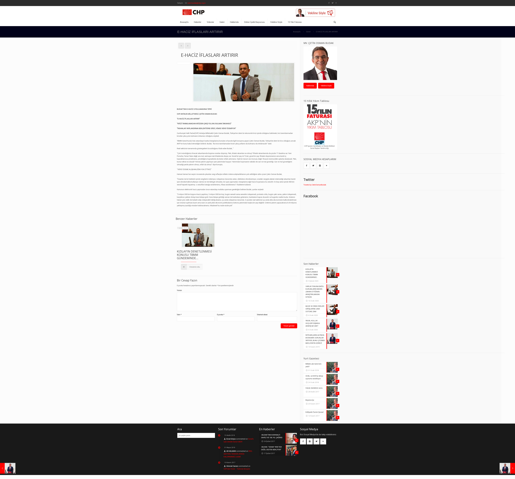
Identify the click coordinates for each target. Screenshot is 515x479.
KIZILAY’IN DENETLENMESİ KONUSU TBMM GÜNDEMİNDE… (194, 255)
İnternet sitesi (262, 315)
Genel (308, 32)
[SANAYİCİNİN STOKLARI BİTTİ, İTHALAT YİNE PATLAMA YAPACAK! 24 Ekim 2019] (7, 468)
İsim (179, 315)
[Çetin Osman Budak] (194, 12)
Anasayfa (296, 32)
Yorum (179, 290)
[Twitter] (332, 3)
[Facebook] (329, 3)
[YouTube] (336, 3)
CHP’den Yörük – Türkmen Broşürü (237, 469)
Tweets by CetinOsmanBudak (315, 185)
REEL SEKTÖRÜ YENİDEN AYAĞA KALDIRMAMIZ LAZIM (238, 454)
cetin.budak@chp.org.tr (196, 3)
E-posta (220, 315)
